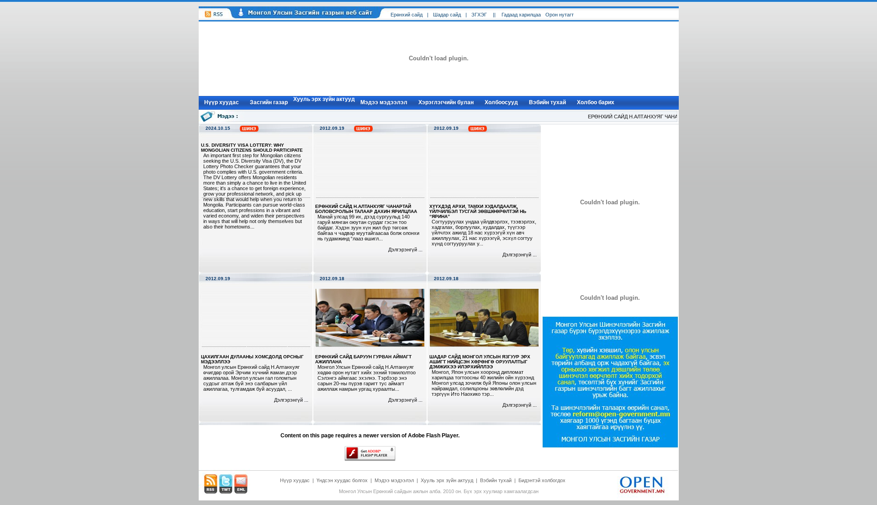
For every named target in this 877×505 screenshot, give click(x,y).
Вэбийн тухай (547, 102)
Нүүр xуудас (221, 102)
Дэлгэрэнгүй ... (405, 249)
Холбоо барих (595, 102)
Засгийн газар (269, 102)
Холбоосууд (501, 102)
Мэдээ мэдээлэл (383, 102)
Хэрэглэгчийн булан (446, 102)
